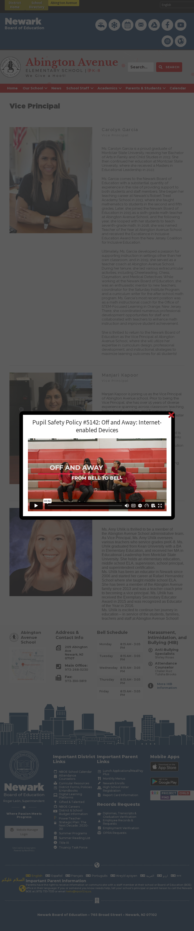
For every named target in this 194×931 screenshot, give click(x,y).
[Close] (171, 415)
